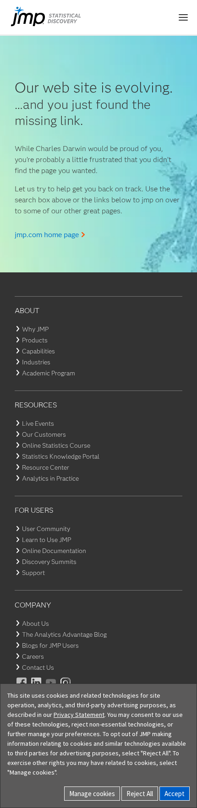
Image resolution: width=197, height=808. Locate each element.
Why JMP (35, 329)
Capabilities (38, 351)
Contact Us (38, 667)
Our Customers (44, 434)
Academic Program (48, 373)
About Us (35, 623)
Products (35, 340)
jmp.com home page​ (47, 234)
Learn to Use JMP (46, 540)
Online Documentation (54, 551)
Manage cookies (92, 793)
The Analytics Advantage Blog (64, 634)
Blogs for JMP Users (50, 645)
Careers (33, 656)
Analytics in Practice (50, 478)
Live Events (38, 423)
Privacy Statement (79, 714)
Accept (174, 793)
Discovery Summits (49, 562)
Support (33, 573)
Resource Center (45, 467)
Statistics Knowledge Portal (60, 456)
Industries (36, 362)
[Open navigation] (183, 17)
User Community (46, 529)
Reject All (139, 793)
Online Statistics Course (56, 445)
